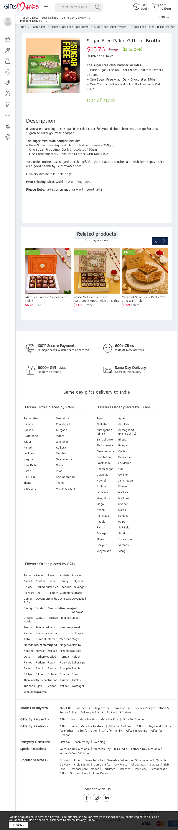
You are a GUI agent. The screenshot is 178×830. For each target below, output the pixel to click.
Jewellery (140, 769)
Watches (124, 769)
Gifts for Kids (110, 719)
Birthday (64, 742)
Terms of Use (121, 708)
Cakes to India (93, 760)
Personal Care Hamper (84, 769)
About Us (65, 708)
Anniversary (82, 742)
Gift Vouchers (79, 773)
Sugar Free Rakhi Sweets (110, 27)
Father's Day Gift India (145, 749)
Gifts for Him (88, 719)
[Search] (97, 7)
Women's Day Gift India (74, 753)
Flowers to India (69, 760)
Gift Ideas (125, 712)
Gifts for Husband (93, 726)
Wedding (99, 742)
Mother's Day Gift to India (110, 749)
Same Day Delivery (74, 18)
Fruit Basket (82, 764)
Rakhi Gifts (38, 27)
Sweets (155, 764)
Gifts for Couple (133, 719)
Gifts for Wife (68, 726)
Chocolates (138, 764)
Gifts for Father (87, 731)
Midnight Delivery (31, 21)
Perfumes (109, 769)
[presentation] (156, 241)
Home (22, 27)
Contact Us (83, 708)
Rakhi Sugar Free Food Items (70, 27)
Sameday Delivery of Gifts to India (129, 760)
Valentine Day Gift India (74, 749)
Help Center (101, 708)
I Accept (18, 825)
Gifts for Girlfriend (120, 726)
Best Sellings (49, 18)
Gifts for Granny (136, 731)
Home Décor (100, 773)
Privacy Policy (144, 708)
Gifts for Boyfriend (149, 726)
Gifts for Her (67, 719)
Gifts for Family (112, 731)
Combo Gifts (102, 764)
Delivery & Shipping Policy (98, 712)
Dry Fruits (120, 764)
